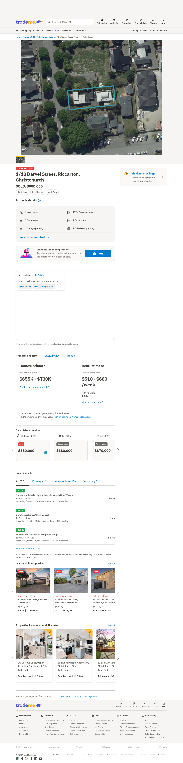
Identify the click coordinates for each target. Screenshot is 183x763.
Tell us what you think (89, 696)
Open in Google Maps (44, 286)
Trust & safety (151, 727)
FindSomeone (161, 747)
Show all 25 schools (26, 548)
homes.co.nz (54, 747)
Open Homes (50, 727)
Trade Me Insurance (24, 747)
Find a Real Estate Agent (54, 734)
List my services (126, 734)
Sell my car (74, 734)
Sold (57, 30)
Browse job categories (104, 720)
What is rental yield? (92, 401)
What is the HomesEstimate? (34, 386)
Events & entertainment (130, 727)
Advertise (99, 755)
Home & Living (25, 734)
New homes (67, 30)
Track (100, 253)
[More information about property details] (39, 200)
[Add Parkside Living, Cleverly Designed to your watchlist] (48, 633)
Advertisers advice (102, 730)
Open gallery (93, 150)
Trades (123, 720)
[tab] (25, 275)
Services (124, 715)
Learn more (65, 696)
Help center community (154, 737)
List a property (160, 30)
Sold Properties (51, 723)
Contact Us (162, 755)
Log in (162, 23)
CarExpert (106, 747)
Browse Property (24, 30)
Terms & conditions (128, 755)
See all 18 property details (33, 237)
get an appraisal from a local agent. (73, 416)
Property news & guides (54, 720)
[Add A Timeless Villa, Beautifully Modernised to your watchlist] (88, 633)
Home (18, 37)
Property (26, 37)
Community (150, 715)
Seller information (152, 734)
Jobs (97, 715)
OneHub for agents (52, 730)
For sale (39, 30)
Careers (81, 755)
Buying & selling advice (79, 727)
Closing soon (24, 727)
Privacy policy (112, 755)
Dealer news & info (77, 730)
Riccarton (52, 37)
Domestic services (127, 723)
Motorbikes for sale (77, 723)
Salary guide (100, 734)
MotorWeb (80, 747)
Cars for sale (75, 720)
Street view (25, 286)
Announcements (151, 723)
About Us (70, 755)
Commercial (80, 30)
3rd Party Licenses (152, 730)
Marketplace (25, 715)
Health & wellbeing (127, 730)
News (89, 755)
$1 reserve (23, 730)
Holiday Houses (133, 747)
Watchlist (134, 706)
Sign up (153, 23)
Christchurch (41, 37)
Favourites (145, 706)
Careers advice (101, 723)
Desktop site (58, 755)
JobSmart (99, 727)
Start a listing (121, 706)
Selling (134, 30)
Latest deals (24, 720)
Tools (145, 30)
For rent (49, 30)
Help (147, 720)
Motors (73, 715)
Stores (22, 723)
